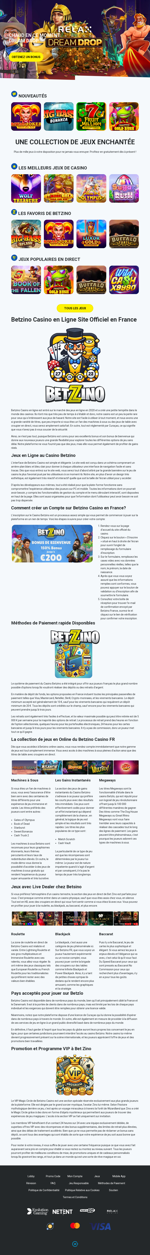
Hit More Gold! (59, 182)
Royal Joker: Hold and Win (26, 111)
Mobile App (118, 1176)
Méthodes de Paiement (111, 1183)
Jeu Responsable (79, 1183)
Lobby (31, 1176)
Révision (31, 1183)
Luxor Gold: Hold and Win (91, 228)
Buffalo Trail (124, 228)
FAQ (53, 1183)
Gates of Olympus (91, 182)
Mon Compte (75, 1176)
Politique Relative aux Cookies (82, 1190)
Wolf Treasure (26, 182)
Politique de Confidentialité (44, 1190)
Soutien (113, 1190)
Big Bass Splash (26, 228)
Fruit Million (91, 110)
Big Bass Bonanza (59, 110)
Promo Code (53, 1176)
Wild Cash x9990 (124, 274)
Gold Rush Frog (124, 110)
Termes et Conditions (75, 1197)
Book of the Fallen (26, 274)
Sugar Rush (124, 182)
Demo (26, 125)
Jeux (97, 1176)
